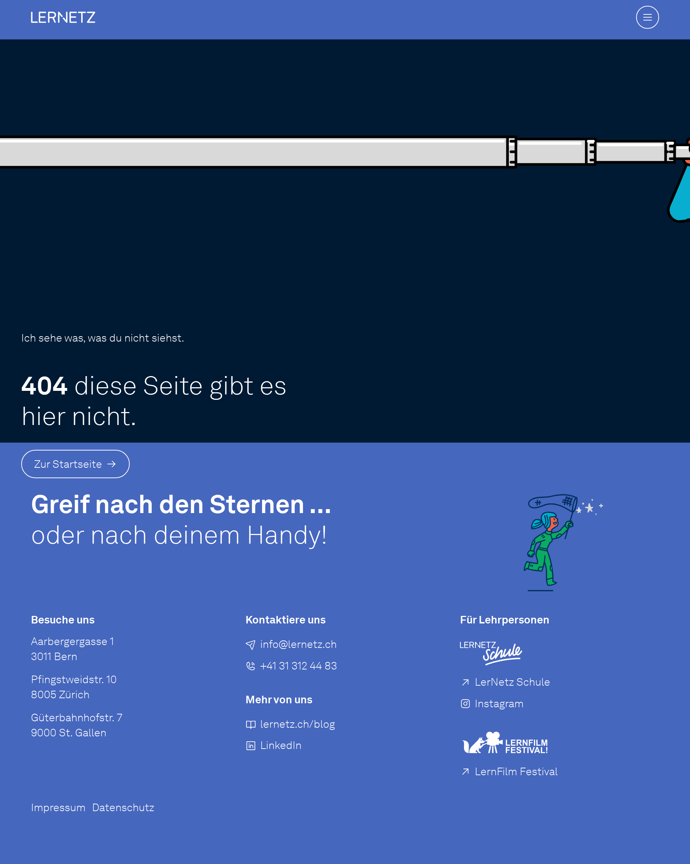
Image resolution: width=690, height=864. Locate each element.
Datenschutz (123, 807)
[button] (647, 17)
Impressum (58, 807)
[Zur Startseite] (63, 17)
